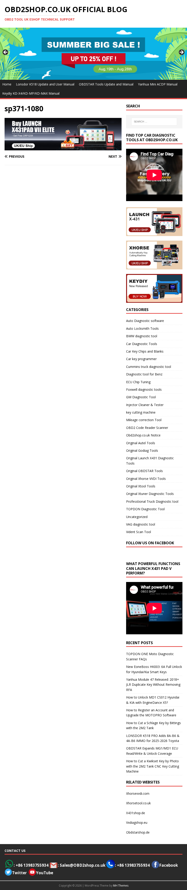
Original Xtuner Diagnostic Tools (150, 493)
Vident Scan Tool (138, 532)
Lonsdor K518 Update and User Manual (45, 84)
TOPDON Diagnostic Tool (145, 509)
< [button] (5, 52)
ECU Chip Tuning (138, 382)
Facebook (168, 865)
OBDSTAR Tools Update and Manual (106, 84)
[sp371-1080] (63, 148)
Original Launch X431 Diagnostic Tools (150, 460)
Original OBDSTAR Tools (144, 471)
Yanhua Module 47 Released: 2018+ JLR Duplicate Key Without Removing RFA (153, 684)
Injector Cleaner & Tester (145, 405)
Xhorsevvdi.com (137, 793)
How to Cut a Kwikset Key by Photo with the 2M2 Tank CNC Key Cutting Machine (152, 766)
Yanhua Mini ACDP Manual (157, 84)
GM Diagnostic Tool (141, 397)
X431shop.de (135, 813)
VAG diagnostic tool (140, 524)
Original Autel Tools (140, 443)
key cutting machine (141, 412)
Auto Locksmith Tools (142, 328)
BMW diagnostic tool (141, 336)
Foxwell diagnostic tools (144, 389)
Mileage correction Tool (143, 420)
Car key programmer (141, 359)
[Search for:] (154, 121)
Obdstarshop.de (138, 832)
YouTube (44, 872)
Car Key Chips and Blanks (145, 351)
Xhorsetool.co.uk (138, 803)
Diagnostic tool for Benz (144, 374)
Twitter (19, 872)
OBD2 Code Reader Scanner (147, 427)
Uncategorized (137, 517)
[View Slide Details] (93, 54)
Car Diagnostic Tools (141, 344)
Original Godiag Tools (142, 450)
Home (6, 84)
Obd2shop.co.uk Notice (143, 435)
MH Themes (120, 885)
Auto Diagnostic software (145, 321)
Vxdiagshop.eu (136, 822)
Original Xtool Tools (140, 486)
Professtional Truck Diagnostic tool (152, 501)
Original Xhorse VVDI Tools (146, 478)
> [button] (181, 52)
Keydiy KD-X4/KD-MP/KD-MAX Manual (31, 93)
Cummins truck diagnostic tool (148, 366)
